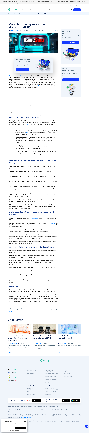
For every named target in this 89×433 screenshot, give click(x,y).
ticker (22, 183)
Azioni (65, 370)
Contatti (28, 371)
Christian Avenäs (13, 343)
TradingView (29, 389)
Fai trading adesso (22, 69)
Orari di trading (48, 371)
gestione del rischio (38, 86)
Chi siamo (29, 368)
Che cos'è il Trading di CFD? (51, 376)
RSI (23, 230)
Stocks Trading (17, 13)
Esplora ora (70, 79)
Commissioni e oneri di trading (51, 373)
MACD (12, 235)
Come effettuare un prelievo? (51, 391)
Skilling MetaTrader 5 (31, 394)
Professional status (49, 381)
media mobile (53, 223)
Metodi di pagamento (49, 388)
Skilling (10, 13)
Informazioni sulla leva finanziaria (52, 374)
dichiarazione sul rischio (26, 417)
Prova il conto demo (71, 42)
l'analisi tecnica (34, 218)
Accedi (70, 9)
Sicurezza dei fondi (30, 373)
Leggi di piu (10, 352)
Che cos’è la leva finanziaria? (51, 379)
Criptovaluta (66, 374)
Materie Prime (67, 373)
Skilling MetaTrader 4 (31, 392)
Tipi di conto (48, 368)
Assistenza (73, 5)
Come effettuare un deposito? (51, 389)
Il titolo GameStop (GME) (15, 75)
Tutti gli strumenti (49, 370)
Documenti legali (48, 394)
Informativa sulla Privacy (50, 392)
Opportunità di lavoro (31, 370)
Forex (65, 368)
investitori (28, 124)
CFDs (10, 311)
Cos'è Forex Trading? (49, 378)
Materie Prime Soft (68, 376)
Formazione (47, 382)
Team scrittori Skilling (15, 30)
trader (28, 132)
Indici (65, 371)
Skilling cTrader (30, 391)
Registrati (77, 9)
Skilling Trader (30, 388)
